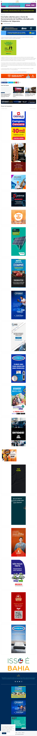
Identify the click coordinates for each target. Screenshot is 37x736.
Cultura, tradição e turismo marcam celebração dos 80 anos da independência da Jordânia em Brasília (18, 95)
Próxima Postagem (33, 108)
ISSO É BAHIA (21, 734)
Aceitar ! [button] (4, 733)
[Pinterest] (16, 82)
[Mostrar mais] (20, 82)
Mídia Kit (23, 732)
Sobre (16, 732)
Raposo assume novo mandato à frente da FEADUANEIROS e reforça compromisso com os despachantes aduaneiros (6, 95)
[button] (1, 1)
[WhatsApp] (14, 82)
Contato (19, 732)
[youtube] (19, 681)
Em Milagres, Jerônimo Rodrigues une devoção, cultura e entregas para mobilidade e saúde (30, 95)
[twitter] (17, 681)
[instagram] (21, 681)
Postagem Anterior (4, 108)
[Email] (18, 82)
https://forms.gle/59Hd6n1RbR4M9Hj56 (19, 72)
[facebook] (15, 681)
